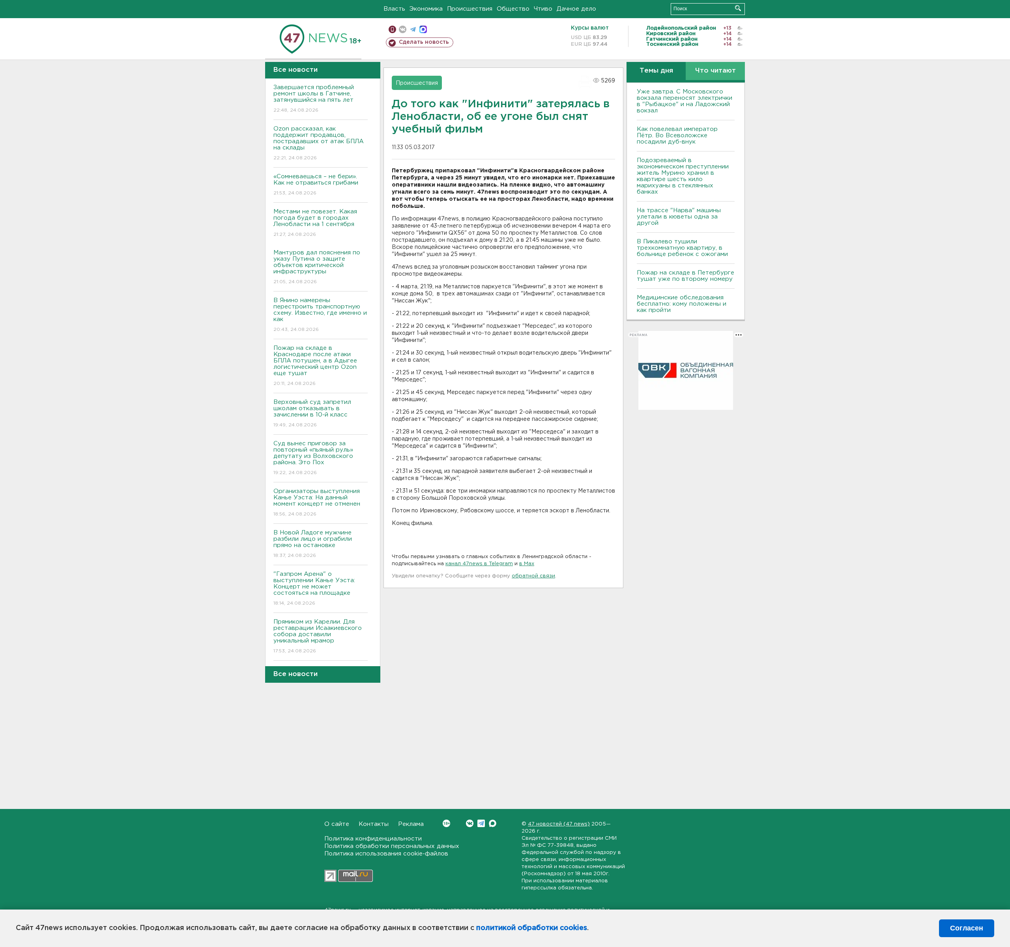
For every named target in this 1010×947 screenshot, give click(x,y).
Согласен (966, 928)
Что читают (715, 71)
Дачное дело (576, 8)
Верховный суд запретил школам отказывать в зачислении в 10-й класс (312, 413)
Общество (513, 8)
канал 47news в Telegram (479, 564)
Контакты (374, 824)
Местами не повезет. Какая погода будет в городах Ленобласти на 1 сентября (315, 223)
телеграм (413, 29)
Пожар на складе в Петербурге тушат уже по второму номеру (685, 276)
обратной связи (533, 576)
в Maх (526, 564)
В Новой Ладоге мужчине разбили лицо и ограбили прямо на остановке (312, 544)
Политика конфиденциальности (373, 838)
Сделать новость (424, 42)
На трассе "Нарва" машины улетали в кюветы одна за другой (679, 217)
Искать (738, 8)
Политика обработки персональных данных (391, 846)
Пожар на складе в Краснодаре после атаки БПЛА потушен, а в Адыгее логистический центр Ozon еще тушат (315, 366)
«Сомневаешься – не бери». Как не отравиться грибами (315, 184)
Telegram (481, 823)
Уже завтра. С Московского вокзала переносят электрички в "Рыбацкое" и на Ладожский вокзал (684, 101)
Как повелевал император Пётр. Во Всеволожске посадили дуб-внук (677, 135)
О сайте (336, 824)
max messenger (423, 29)
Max (492, 823)
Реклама (411, 824)
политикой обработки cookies (531, 928)
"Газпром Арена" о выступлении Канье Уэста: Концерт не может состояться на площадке (314, 588)
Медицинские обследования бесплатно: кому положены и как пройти (681, 304)
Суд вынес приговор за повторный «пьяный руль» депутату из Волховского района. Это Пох (313, 458)
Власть (394, 8)
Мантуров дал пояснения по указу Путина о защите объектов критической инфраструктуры (316, 267)
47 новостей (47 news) (559, 824)
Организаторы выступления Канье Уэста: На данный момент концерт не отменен (316, 502)
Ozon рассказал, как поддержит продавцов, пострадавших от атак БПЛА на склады (318, 143)
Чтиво (543, 8)
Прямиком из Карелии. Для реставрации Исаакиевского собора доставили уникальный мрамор (317, 636)
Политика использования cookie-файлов (386, 853)
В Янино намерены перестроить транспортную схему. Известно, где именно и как (320, 315)
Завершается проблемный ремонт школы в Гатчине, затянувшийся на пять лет (313, 98)
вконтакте (402, 29)
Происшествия (469, 8)
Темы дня (656, 71)
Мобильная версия (392, 29)
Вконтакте (469, 823)
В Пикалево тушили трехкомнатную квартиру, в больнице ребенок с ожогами (682, 248)
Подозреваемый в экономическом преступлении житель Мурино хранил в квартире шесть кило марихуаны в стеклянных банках (683, 176)
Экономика (426, 8)
